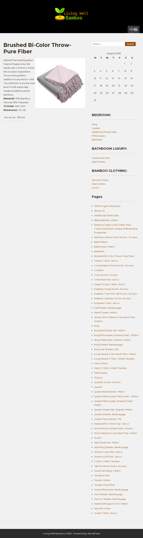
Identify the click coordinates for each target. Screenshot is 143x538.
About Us (99, 210)
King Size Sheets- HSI (106, 349)
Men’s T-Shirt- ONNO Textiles (110, 368)
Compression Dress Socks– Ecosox (114, 265)
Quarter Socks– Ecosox (107, 382)
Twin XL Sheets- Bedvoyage (110, 499)
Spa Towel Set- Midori (106, 442)
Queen (96, 128)
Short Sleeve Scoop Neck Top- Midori (115, 433)
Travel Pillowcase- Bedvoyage (111, 489)
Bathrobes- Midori (104, 246)
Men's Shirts (98, 183)
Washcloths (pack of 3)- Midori (111, 503)
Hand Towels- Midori (105, 312)
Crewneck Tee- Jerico (106, 279)
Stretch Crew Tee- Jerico (108, 452)
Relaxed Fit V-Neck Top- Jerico (111, 423)
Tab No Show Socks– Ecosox (110, 466)
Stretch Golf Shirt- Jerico (108, 456)
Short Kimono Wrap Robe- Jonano (113, 428)
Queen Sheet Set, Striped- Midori (113, 409)
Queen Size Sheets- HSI (107, 419)
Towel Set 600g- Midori (107, 470)
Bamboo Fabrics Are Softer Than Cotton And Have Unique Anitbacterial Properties (115, 228)
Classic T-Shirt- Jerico (106, 260)
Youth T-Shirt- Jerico (105, 513)
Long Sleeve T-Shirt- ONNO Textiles (114, 358)
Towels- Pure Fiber (104, 484)
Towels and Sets (101, 158)
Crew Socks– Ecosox (106, 274)
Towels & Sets (102, 475)
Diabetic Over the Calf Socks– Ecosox (115, 293)
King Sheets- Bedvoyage (108, 344)
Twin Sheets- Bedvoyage (108, 494)
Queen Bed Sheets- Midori (109, 391)
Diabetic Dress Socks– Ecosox (111, 289)
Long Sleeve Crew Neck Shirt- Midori (115, 354)
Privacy (98, 377)
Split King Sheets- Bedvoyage (111, 447)
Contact (98, 270)
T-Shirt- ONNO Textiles (106, 461)
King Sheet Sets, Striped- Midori (112, 339)
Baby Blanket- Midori (106, 220)
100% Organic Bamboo (107, 206)
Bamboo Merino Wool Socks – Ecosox (115, 237)
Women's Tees (100, 180)
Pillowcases (98, 135)
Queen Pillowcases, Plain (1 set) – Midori (116, 396)
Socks (95, 187)
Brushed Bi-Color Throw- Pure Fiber (114, 256)
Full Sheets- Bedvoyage (107, 307)
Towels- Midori (102, 480)
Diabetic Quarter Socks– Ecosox (112, 298)
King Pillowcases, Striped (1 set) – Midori (116, 335)
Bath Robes (98, 161)
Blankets (97, 139)
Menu (133, 29)
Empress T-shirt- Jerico (107, 303)
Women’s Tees (102, 508)
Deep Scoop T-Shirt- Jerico (109, 284)
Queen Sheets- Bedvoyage (110, 414)
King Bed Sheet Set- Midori (109, 330)
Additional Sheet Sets (104, 132)
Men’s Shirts (101, 363)
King (94, 124)
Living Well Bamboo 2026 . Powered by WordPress (71, 533)
